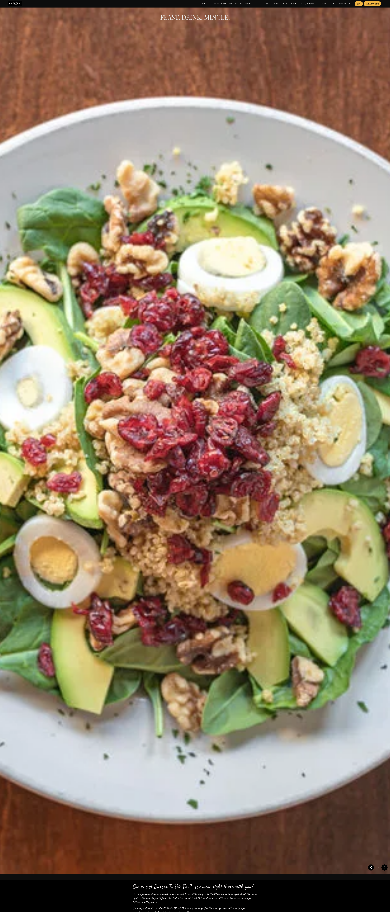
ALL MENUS (202, 4)
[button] (371, 867)
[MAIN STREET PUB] (15, 3)
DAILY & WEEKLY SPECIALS (221, 4)
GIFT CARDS (323, 4)
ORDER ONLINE (372, 3)
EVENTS (238, 4)
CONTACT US (250, 4)
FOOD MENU (264, 4)
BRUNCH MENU (289, 4)
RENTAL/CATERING (307, 4)
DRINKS (276, 4)
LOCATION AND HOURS (341, 4)
